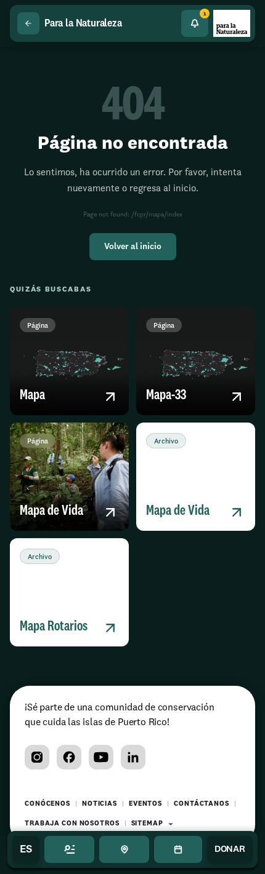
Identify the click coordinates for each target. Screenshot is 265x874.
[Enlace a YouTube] (101, 757)
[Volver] (28, 23)
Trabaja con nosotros (72, 823)
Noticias (99, 804)
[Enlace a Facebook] (69, 757)
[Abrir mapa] (124, 849)
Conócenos (47, 804)
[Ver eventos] (178, 849)
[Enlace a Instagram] (37, 757)
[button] (69, 361)
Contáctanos (201, 804)
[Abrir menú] (69, 849)
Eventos (145, 804)
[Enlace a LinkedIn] (133, 757)
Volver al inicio (132, 246)
